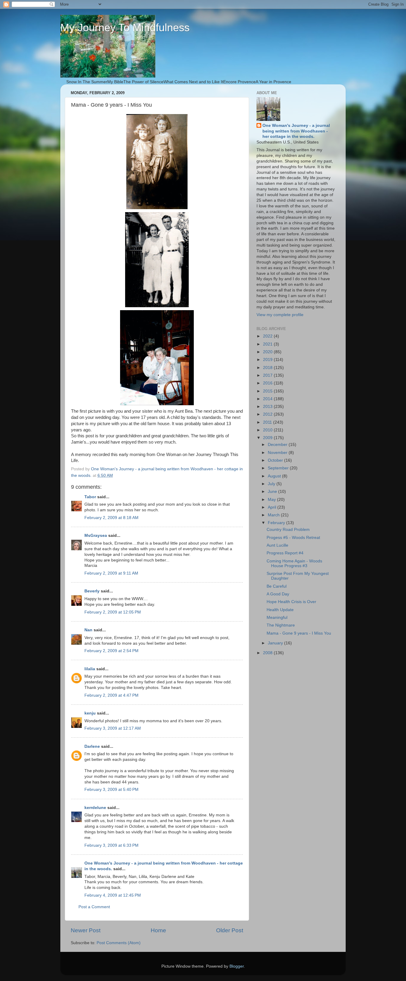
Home (158, 930)
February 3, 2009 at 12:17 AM (112, 728)
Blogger (236, 966)
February (277, 523)
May (272, 499)
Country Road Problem (288, 529)
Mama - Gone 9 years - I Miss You (299, 633)
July (272, 484)
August (275, 476)
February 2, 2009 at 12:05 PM (112, 612)
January (276, 643)
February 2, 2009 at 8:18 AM (111, 517)
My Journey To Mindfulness (125, 27)
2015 (268, 391)
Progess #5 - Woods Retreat (293, 537)
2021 (268, 344)
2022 (268, 336)
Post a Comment (94, 907)
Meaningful (277, 617)
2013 (268, 406)
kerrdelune (95, 807)
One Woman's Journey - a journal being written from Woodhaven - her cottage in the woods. (296, 131)
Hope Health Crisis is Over (291, 602)
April (272, 507)
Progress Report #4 (285, 553)
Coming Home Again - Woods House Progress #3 (294, 563)
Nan (88, 630)
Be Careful (277, 586)
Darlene (92, 746)
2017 (268, 375)
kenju (90, 713)
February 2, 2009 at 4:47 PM (111, 695)
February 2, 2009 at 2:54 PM (111, 651)
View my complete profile (279, 315)
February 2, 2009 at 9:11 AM (111, 573)
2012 (268, 414)
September (279, 468)
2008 (268, 653)
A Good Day (278, 594)
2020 (268, 352)
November (278, 452)
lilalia (89, 669)
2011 (268, 422)
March (274, 515)
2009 (268, 438)
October (276, 460)
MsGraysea (95, 535)
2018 (268, 367)
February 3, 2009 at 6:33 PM (111, 845)
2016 (268, 383)
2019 (268, 359)
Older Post (229, 930)
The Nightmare (281, 625)
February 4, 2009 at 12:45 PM (112, 895)
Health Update (280, 610)
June (273, 491)
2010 (268, 430)
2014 (268, 399)
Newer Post (85, 930)
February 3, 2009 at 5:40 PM (111, 789)
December (278, 444)
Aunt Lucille (277, 545)
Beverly (92, 591)
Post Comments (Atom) (119, 943)
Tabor (90, 497)
